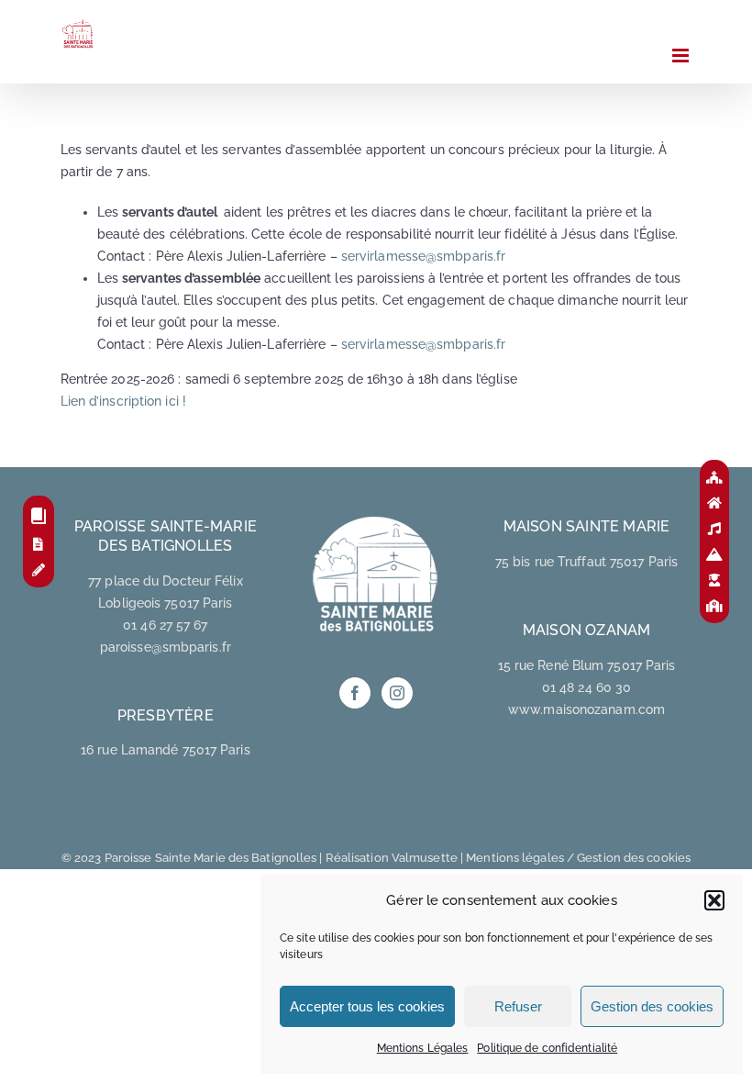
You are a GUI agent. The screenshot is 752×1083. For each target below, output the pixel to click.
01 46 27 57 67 (165, 625)
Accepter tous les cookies (367, 1006)
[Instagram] (397, 693)
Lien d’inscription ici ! (123, 401)
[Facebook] (354, 693)
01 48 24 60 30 (586, 687)
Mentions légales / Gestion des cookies (578, 858)
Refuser (518, 1006)
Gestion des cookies (652, 1006)
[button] (714, 900)
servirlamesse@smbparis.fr (423, 256)
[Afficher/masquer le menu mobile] (681, 55)
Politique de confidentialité (547, 1048)
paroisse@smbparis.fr (165, 647)
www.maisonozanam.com (586, 709)
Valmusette (425, 858)
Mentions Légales (423, 1048)
